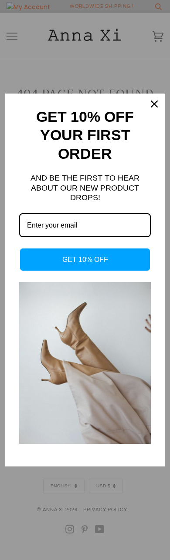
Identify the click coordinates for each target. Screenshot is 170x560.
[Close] (154, 104)
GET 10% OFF (85, 259)
